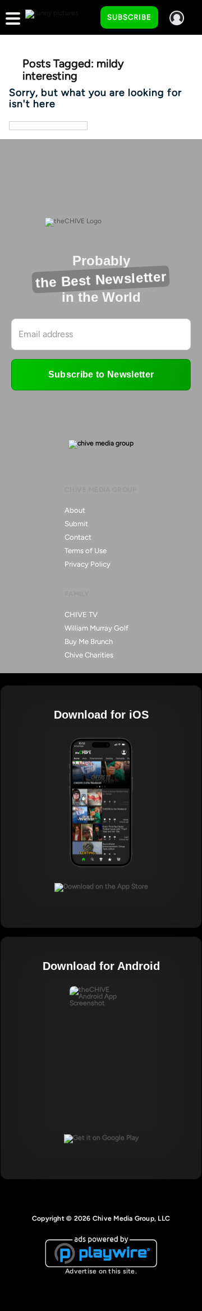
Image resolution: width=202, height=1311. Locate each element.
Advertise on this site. (101, 1271)
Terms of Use (86, 550)
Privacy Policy (88, 564)
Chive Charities (89, 655)
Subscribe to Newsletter (101, 374)
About (75, 510)
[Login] (177, 18)
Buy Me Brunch (89, 641)
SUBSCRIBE (129, 17)
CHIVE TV (81, 614)
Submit (76, 523)
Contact (78, 537)
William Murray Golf (96, 628)
